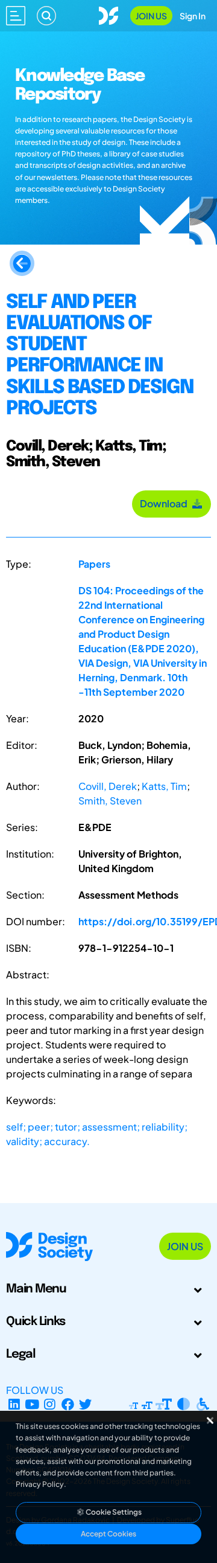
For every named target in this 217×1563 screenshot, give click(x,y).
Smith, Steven (110, 800)
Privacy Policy (40, 1484)
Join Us (151, 15)
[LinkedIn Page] (14, 1404)
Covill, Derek (107, 786)
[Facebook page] (68, 1404)
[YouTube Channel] (32, 1404)
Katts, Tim (164, 786)
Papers (94, 563)
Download (165, 503)
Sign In (193, 15)
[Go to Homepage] (108, 14)
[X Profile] (86, 1404)
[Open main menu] (15, 15)
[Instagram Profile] (50, 1404)
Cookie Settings (113, 1511)
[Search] (46, 15)
